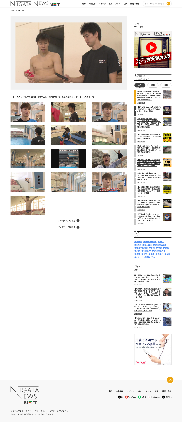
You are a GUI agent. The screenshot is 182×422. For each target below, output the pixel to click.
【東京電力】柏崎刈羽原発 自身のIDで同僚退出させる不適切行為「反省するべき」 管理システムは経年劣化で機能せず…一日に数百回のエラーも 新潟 (147, 293)
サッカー (148, 245)
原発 (167, 248)
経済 (125, 4)
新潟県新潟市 (150, 242)
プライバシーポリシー (38, 411)
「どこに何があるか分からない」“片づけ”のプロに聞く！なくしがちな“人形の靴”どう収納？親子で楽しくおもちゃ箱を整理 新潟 (147, 308)
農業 (138, 254)
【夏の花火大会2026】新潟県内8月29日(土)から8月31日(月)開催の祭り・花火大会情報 (149, 109)
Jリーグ (139, 257)
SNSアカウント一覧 (19, 411)
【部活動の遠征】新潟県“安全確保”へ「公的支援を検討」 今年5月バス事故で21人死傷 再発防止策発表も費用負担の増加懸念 (147, 321)
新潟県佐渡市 (160, 245)
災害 (145, 254)
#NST (138, 245)
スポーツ (102, 4)
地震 (160, 248)
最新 (84, 4)
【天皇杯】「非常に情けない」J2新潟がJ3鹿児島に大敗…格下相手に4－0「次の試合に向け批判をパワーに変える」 (149, 217)
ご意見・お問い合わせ (59, 411)
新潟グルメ (151, 257)
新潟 (168, 254)
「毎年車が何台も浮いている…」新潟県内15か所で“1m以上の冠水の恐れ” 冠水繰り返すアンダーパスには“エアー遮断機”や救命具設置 (149, 123)
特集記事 (92, 4)
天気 (138, 251)
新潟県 (139, 242)
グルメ (118, 4)
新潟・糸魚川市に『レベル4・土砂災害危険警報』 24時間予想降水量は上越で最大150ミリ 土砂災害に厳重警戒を (149, 149)
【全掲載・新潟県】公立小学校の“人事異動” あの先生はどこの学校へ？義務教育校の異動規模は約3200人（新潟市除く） (149, 163)
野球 (153, 248)
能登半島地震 (142, 248)
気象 (152, 254)
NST (162, 242)
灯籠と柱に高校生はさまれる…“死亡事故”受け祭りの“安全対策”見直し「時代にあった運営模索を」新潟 (149, 176)
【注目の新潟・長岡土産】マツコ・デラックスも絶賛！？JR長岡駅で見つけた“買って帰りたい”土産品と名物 (148, 204)
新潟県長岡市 (159, 251)
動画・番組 (134, 4)
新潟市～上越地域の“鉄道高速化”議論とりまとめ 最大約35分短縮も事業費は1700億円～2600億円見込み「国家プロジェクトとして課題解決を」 (149, 96)
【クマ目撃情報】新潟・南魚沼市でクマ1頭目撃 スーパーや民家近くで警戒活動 (149, 136)
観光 (110, 4)
